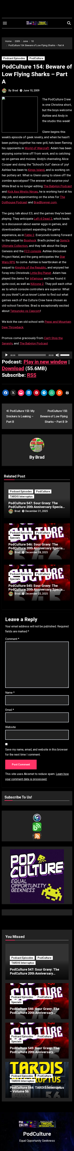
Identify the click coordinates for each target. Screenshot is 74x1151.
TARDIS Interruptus (21, 496)
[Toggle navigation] (5, 23)
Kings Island (36, 170)
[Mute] (57, 355)
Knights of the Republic (30, 267)
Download (13, 368)
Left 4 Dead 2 (43, 218)
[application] (37, 355)
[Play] (6, 355)
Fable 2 (29, 235)
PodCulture (36, 58)
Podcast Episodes (14, 58)
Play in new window (45, 362)
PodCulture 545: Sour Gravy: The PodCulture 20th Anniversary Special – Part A (35, 589)
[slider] (65, 354)
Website (10, 727)
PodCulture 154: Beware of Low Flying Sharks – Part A (37, 74)
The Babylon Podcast (57, 186)
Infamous (36, 278)
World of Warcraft (37, 148)
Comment (12, 639)
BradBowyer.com (45, 202)
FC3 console (32, 251)
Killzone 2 (37, 284)
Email (9, 710)
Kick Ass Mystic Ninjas (23, 191)
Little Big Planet (40, 273)
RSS (31, 375)
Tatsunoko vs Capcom (25, 311)
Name (10, 692)
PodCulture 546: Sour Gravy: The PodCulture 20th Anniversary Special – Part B (35, 548)
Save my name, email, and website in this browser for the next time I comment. (36, 752)
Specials (15, 537)
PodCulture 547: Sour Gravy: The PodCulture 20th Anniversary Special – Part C (35, 507)
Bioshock (30, 240)
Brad (15, 90)
